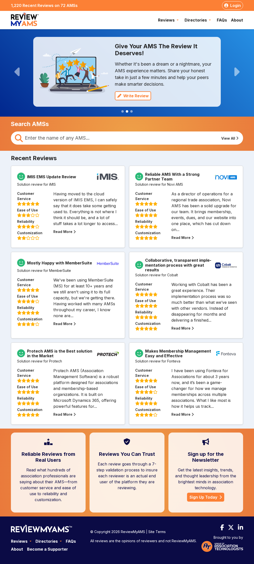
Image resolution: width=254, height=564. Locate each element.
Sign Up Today (203, 497)
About (237, 20)
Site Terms (157, 532)
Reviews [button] (167, 20)
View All (228, 138)
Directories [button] (196, 20)
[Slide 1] (122, 111)
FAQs (222, 20)
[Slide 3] (131, 111)
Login (235, 5)
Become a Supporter (47, 549)
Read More (62, 232)
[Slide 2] (127, 111)
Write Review (136, 95)
